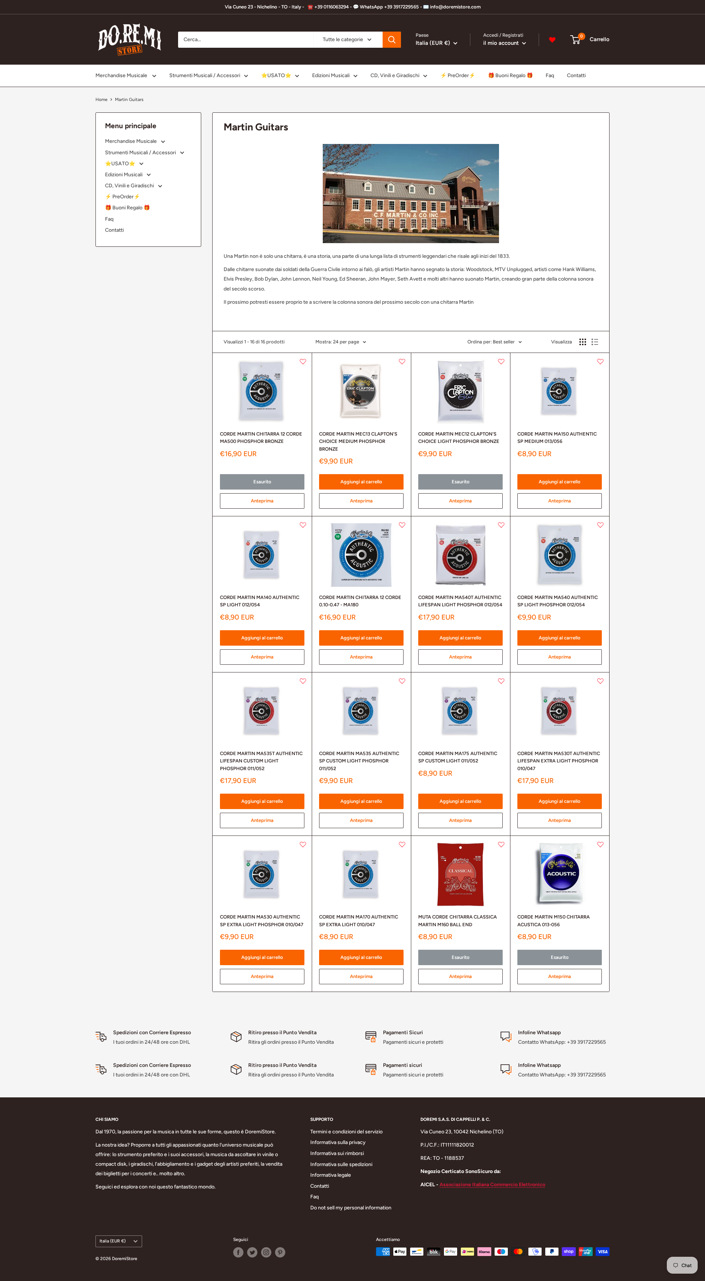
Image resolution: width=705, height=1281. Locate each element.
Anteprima (262, 501)
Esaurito (262, 481)
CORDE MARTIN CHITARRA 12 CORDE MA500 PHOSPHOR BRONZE (261, 437)
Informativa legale (330, 1175)
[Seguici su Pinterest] (280, 1252)
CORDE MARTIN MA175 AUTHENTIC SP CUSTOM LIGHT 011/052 (457, 757)
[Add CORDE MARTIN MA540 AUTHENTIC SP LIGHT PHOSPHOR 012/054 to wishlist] (600, 525)
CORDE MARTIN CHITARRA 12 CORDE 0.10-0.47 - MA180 (360, 601)
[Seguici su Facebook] (238, 1252)
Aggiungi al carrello (361, 481)
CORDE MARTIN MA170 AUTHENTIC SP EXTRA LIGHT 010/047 (358, 920)
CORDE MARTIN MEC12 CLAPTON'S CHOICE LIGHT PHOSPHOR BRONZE (458, 437)
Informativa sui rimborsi (337, 1153)
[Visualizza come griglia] (582, 342)
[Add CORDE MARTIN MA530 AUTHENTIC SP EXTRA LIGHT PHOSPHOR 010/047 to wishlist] (303, 844)
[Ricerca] (392, 40)
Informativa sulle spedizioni (341, 1164)
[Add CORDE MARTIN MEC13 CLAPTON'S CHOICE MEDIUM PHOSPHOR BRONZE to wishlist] (402, 361)
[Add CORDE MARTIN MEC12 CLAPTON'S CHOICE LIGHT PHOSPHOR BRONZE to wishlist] (501, 361)
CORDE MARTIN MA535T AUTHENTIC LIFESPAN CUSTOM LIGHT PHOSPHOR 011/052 (261, 761)
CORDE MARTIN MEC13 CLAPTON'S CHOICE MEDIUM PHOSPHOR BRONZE (358, 441)
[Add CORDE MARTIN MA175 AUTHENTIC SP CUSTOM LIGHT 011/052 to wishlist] (501, 681)
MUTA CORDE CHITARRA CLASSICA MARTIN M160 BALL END (457, 920)
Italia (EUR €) (113, 1241)
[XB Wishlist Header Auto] (552, 40)
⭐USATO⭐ (276, 75)
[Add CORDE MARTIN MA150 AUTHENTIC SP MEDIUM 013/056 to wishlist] (600, 361)
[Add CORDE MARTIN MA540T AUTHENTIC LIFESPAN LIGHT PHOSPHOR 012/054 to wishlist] (501, 525)
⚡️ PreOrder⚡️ (457, 75)
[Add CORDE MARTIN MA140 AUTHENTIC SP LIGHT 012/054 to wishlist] (303, 525)
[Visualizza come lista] (595, 342)
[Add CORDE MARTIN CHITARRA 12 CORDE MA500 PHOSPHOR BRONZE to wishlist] (303, 361)
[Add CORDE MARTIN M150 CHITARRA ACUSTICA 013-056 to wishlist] (600, 844)
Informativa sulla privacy (338, 1142)
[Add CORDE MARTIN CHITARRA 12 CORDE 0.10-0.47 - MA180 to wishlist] (402, 525)
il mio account (501, 43)
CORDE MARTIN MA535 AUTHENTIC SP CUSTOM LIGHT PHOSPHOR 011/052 (359, 761)
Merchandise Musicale (121, 75)
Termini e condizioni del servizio (346, 1132)
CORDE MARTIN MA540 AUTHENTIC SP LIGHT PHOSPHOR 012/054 (557, 601)
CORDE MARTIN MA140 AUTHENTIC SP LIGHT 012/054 (259, 601)
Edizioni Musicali (331, 75)
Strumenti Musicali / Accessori (204, 75)
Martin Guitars (129, 99)
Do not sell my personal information (350, 1208)
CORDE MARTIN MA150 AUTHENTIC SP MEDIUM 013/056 (557, 437)
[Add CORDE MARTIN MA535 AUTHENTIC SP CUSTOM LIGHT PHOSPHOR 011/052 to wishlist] (402, 681)
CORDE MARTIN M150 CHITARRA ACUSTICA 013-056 (553, 920)
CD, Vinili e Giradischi (394, 75)
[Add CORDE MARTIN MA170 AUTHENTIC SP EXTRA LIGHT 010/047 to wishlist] (402, 844)
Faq (550, 75)
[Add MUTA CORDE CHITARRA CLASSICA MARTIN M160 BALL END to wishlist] (501, 844)
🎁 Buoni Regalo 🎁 (510, 75)
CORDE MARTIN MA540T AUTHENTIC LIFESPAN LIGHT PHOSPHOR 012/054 (460, 601)
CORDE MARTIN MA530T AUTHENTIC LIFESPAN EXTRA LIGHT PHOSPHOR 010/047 (558, 761)
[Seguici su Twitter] (252, 1252)
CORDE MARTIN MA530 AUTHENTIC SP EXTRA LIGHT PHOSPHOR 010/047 (261, 920)
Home (101, 99)
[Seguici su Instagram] (266, 1252)
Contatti (576, 75)
